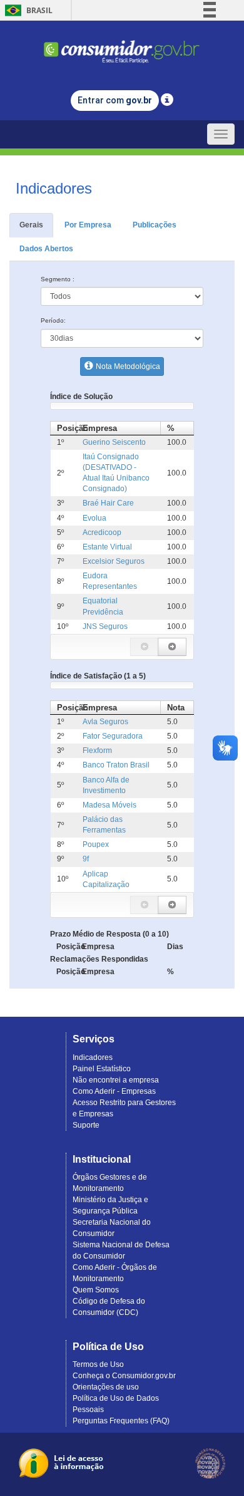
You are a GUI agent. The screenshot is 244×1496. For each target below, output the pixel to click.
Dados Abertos (46, 248)
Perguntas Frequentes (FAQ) (121, 1420)
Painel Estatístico (102, 1068)
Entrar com (115, 100)
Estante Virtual (107, 547)
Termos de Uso (98, 1364)
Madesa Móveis (109, 805)
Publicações (154, 225)
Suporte (86, 1125)
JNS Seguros (105, 626)
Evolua (94, 518)
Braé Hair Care (108, 503)
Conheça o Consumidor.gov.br (124, 1375)
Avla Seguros (105, 721)
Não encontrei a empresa (116, 1080)
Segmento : (57, 279)
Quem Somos (96, 1290)
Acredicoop (102, 532)
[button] (144, 647)
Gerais (31, 225)
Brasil (26, 10)
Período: (53, 320)
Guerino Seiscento (114, 442)
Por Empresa (87, 225)
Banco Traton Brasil (116, 765)
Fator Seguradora (113, 736)
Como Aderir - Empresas (114, 1091)
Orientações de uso (106, 1387)
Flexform (97, 750)
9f (86, 858)
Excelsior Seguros (114, 561)
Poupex (96, 844)
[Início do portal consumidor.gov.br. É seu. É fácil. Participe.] (122, 46)
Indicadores (93, 1057)
